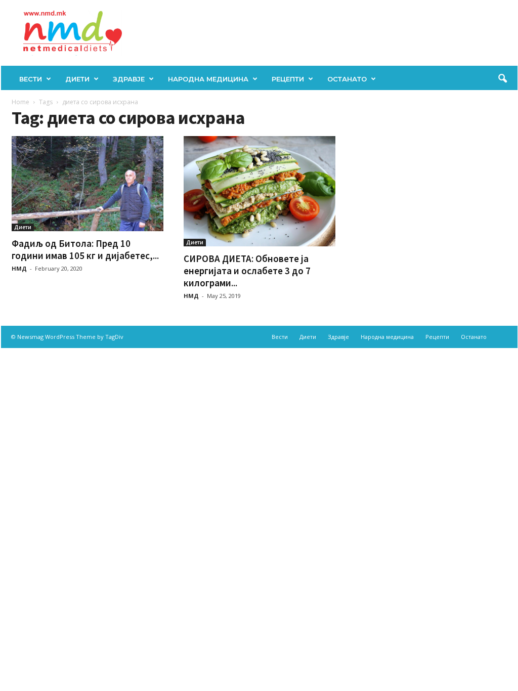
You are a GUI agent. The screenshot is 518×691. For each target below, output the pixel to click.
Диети (77, 79)
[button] (502, 79)
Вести (30, 79)
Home (20, 102)
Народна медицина (208, 79)
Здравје (129, 79)
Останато (347, 79)
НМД (19, 268)
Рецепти (288, 79)
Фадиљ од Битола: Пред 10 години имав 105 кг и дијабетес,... (85, 249)
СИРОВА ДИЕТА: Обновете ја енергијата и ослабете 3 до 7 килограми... (247, 270)
